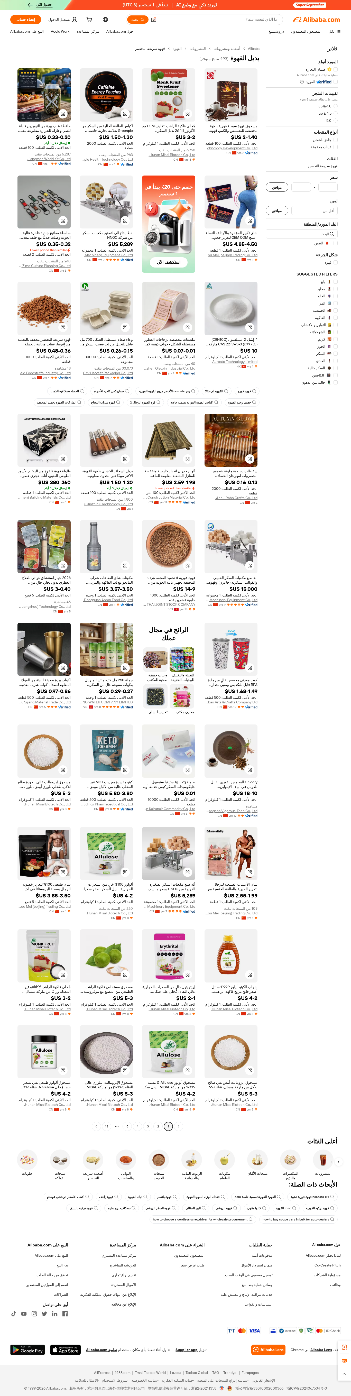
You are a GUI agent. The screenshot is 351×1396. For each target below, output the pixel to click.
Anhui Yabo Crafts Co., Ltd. (236, 498)
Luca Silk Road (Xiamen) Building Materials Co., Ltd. (44, 497)
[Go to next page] (96, 1126)
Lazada (175, 1373)
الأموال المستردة (123, 1285)
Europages (250, 1373)
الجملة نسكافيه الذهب (65, 391)
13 (106, 1126)
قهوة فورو (244, 391)
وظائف (335, 1285)
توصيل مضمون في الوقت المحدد (248, 1275)
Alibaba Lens (321, 1350)
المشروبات (197, 49)
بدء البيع (62, 1265)
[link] (344, 1347)
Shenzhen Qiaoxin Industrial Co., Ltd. (168, 368)
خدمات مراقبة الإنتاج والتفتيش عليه (247, 1294)
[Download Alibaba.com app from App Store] (65, 1350)
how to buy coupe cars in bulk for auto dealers (296, 1219)
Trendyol (230, 1373)
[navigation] (302, 588)
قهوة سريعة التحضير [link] (150, 49)
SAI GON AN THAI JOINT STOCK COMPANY (168, 604)
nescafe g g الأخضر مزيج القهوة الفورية (164, 391)
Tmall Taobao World (150, 1373)
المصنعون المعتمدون (189, 1255)
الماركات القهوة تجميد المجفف (56, 402)
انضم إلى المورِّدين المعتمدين (46, 1285)
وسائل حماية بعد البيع (257, 1285)
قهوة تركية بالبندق (81, 1208)
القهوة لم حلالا (214, 391)
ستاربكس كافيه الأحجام (109, 391)
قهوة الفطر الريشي (158, 1208)
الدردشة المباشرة (123, 1265)
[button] (154, 19)
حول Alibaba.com (326, 1245)
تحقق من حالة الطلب (52, 1275)
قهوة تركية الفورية (317, 1208)
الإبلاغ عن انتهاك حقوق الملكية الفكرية (108, 1294)
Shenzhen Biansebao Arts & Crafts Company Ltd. (231, 702)
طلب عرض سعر (192, 1265)
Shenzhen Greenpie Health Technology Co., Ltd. (106, 159)
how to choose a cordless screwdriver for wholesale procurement (200, 1219)
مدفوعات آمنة (262, 1255)
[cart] (89, 20)
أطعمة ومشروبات (227, 49)
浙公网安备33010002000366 (259, 1388)
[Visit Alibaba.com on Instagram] (34, 1314)
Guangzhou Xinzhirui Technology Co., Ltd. (106, 504)
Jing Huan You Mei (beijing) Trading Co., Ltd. (231, 255)
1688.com (123, 1373)
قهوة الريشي (224, 1208)
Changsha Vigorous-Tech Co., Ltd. (231, 811)
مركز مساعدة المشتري (119, 1255)
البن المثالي (193, 1208)
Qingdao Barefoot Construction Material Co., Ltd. (168, 497)
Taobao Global (197, 1373)
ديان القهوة (135, 1197)
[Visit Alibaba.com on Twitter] (44, 1314)
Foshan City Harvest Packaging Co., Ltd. (106, 373)
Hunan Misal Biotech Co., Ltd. (172, 155)
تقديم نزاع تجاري (124, 1275)
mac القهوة (283, 1208)
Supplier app (187, 1350)
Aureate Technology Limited (234, 362)
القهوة (177, 49)
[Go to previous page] (178, 1126)
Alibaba (254, 49)
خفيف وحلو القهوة (239, 402)
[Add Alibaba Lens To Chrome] (268, 1350)
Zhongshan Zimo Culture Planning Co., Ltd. (44, 266)
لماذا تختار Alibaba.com (323, 1255)
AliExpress (102, 1373)
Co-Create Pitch (328, 1265)
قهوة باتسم (164, 1197)
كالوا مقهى (254, 1208)
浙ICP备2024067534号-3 (307, 1388)
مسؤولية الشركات (327, 1275)
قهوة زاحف (106, 1197)
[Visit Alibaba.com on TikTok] (14, 1314)
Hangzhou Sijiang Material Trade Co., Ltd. (44, 702)
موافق (277, 187)
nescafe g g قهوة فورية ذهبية (310, 1197)
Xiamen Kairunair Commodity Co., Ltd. (168, 809)
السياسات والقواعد (259, 1304)
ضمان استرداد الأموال (257, 1265)
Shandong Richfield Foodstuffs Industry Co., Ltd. (44, 373)
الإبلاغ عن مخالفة (123, 1304)
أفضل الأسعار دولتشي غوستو (65, 1197)
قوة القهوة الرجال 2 (142, 402)
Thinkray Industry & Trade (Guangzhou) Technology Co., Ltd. (44, 606)
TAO (215, 1373)
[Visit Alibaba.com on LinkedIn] (55, 1314)
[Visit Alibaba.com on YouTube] (24, 1314)
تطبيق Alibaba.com (101, 1350)
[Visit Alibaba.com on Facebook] (65, 1314)
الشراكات (61, 1294)
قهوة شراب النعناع (103, 402)
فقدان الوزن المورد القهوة (203, 1197)
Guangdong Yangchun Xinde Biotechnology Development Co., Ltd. (231, 148)
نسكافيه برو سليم (119, 1208)
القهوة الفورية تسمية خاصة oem (255, 1197)
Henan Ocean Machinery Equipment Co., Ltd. (106, 255)
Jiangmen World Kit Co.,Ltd (49, 159)
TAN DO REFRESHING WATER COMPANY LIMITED (106, 702)
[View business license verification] (221, 1388)
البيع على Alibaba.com (51, 1255)
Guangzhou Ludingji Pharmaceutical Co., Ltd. (106, 804)
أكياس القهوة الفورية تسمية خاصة (191, 402)
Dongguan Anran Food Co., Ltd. (108, 600)
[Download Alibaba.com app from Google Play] (27, 1350)
